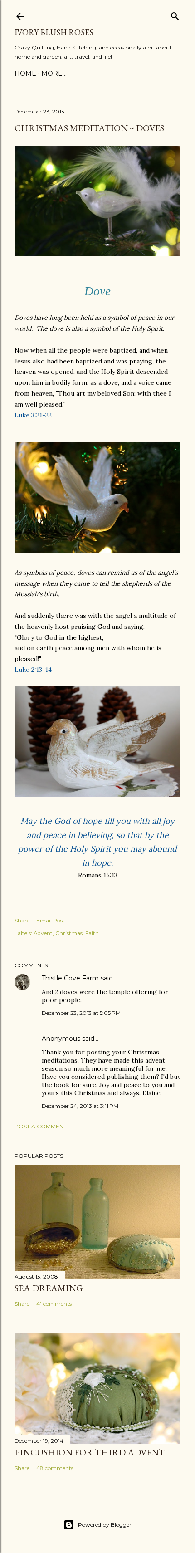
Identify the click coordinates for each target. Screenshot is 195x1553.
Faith (92, 933)
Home (25, 73)
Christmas (69, 933)
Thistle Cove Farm (70, 978)
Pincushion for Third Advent (90, 1452)
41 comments (54, 1303)
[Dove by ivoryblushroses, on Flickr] (97, 551)
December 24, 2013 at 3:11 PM (80, 1105)
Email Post (50, 920)
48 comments (54, 1468)
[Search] (175, 14)
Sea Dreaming (49, 1288)
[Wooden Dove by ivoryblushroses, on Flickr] (97, 795)
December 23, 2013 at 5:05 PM (81, 1012)
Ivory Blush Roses (54, 32)
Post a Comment (41, 1126)
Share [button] (22, 920)
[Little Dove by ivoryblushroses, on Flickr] (97, 254)
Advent (43, 933)
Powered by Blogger (105, 1524)
